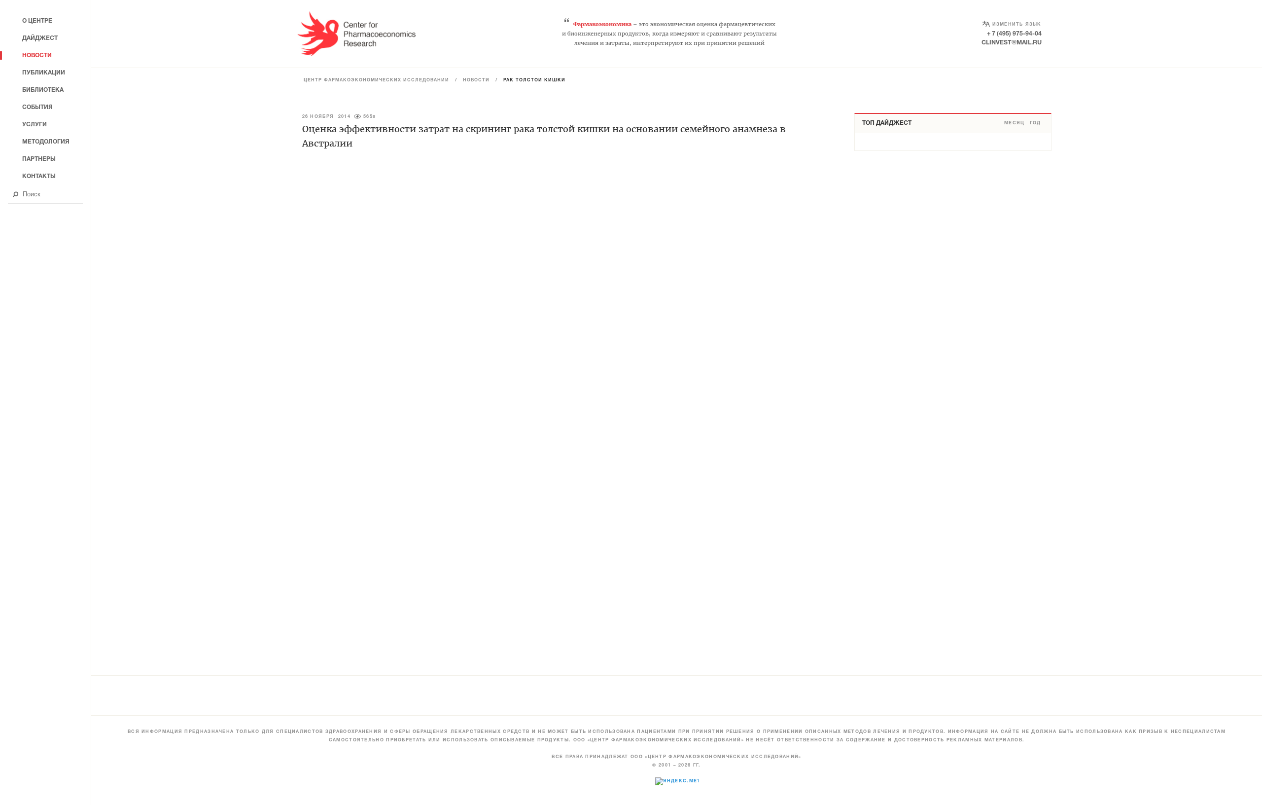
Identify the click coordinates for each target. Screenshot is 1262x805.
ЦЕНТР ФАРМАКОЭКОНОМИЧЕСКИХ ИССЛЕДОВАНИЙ (376, 80)
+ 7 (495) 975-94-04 (1014, 34)
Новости (476, 80)
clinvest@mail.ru (1012, 42)
